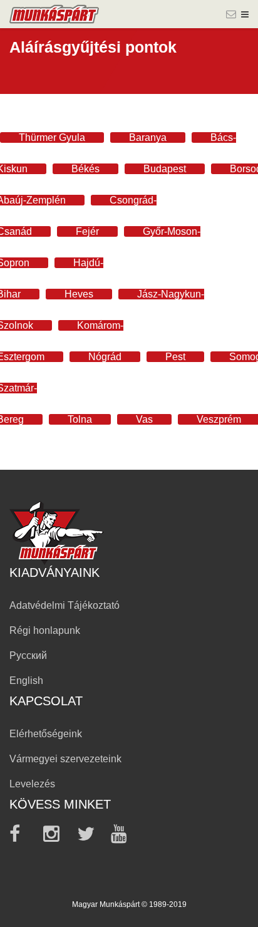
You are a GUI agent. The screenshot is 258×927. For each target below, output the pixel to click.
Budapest (164, 168)
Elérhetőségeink (45, 733)
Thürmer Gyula (52, 137)
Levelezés (32, 784)
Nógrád (104, 356)
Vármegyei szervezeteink (65, 759)
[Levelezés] (231, 14)
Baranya (148, 137)
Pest (175, 356)
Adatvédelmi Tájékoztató (64, 605)
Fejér (87, 231)
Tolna (80, 419)
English (26, 680)
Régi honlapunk (44, 630)
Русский (28, 655)
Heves (78, 294)
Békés (85, 168)
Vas (144, 419)
